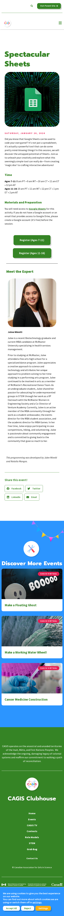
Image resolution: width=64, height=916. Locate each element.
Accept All (11, 908)
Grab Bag (32, 849)
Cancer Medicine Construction (26, 699)
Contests (32, 831)
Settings (43, 908)
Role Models (32, 837)
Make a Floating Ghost (21, 605)
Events (32, 819)
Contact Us (32, 858)
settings (36, 902)
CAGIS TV (32, 825)
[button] (31, 6)
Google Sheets (37, 208)
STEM (32, 843)
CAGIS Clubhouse (32, 798)
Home (32, 813)
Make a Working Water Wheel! (26, 652)
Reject (27, 908)
